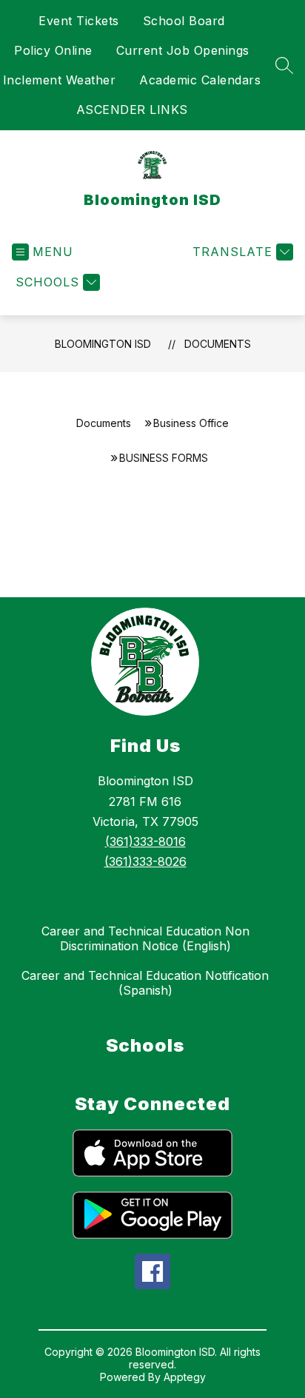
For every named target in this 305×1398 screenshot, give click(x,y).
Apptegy (185, 1377)
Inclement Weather (59, 80)
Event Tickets (78, 20)
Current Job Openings (182, 50)
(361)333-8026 (145, 861)
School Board (184, 20)
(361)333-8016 (145, 841)
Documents (217, 343)
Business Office (191, 423)
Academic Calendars (200, 80)
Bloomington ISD (103, 343)
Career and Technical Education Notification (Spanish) (145, 983)
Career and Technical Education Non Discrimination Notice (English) (145, 938)
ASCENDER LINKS (132, 109)
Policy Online (53, 50)
